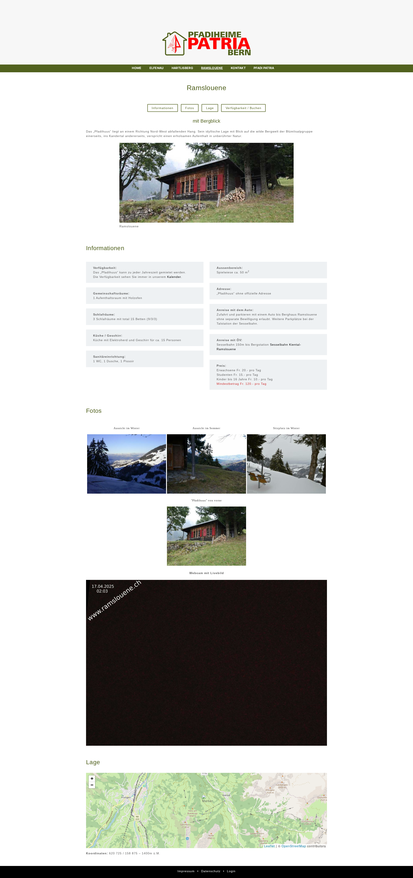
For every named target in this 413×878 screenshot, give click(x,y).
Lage (210, 108)
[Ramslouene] (206, 183)
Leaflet (269, 846)
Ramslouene (212, 68)
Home (136, 68)
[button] (207, 799)
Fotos (189, 108)
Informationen (162, 108)
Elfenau (156, 68)
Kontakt (238, 68)
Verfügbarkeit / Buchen (243, 108)
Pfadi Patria (264, 68)
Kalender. (174, 277)
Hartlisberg (182, 68)
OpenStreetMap (294, 846)
